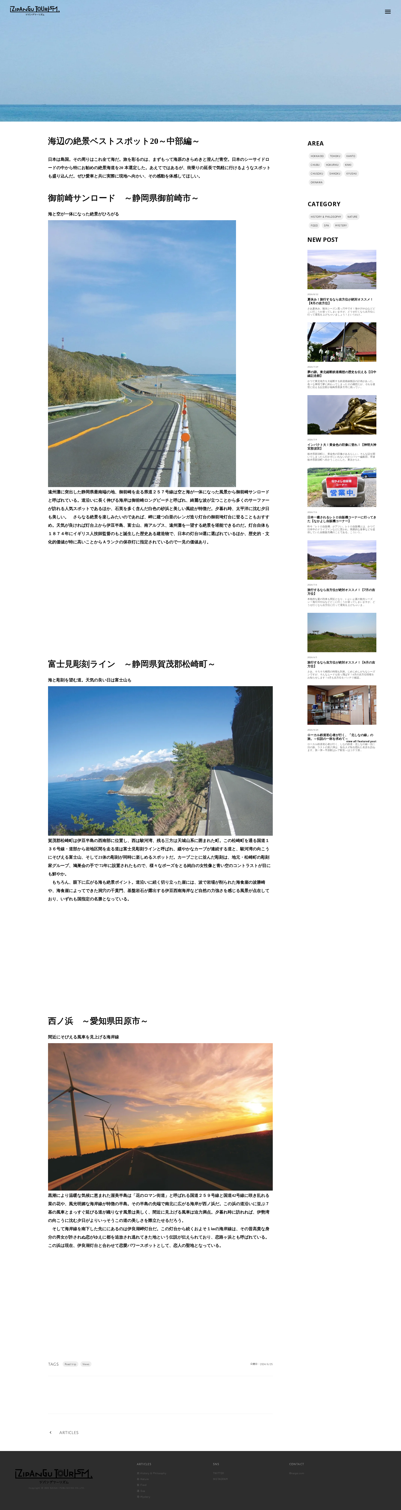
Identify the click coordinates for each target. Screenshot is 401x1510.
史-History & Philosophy (151, 1473)
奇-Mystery (143, 1496)
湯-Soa (141, 1490)
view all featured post (361, 741)
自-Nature (143, 1479)
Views (85, 1364)
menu (388, 11)
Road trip (70, 1364)
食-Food (142, 1484)
